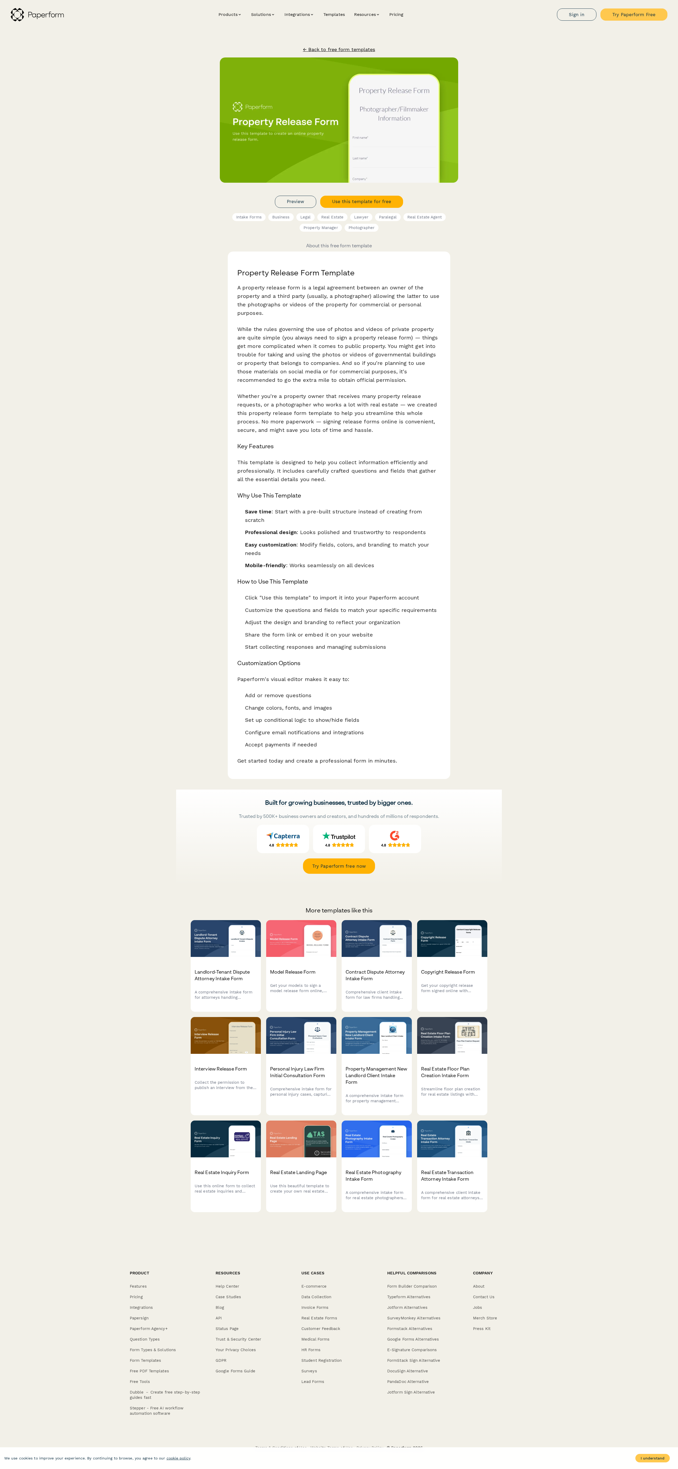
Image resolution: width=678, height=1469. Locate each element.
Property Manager (321, 227)
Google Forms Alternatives (413, 1339)
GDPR (221, 1360)
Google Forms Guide (235, 1371)
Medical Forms (315, 1339)
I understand (652, 1458)
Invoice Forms (314, 1307)
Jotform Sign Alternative (411, 1392)
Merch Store (485, 1318)
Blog (220, 1307)
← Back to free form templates (339, 49)
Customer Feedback (320, 1328)
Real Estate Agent (424, 217)
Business (281, 217)
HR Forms (310, 1349)
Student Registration (321, 1360)
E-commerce (314, 1286)
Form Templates (145, 1360)
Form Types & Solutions (153, 1349)
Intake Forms (249, 217)
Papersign (139, 1318)
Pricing (396, 14)
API (219, 1318)
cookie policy (178, 1458)
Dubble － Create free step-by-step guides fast (165, 1395)
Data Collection (316, 1297)
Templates (334, 14)
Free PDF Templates (149, 1371)
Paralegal (388, 217)
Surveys (309, 1371)
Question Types (145, 1339)
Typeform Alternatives (408, 1297)
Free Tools (140, 1381)
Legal (305, 217)
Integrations (141, 1307)
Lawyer (361, 217)
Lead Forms (312, 1381)
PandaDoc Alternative (408, 1381)
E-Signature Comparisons (412, 1349)
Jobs (477, 1307)
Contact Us (483, 1297)
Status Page (227, 1328)
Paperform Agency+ (149, 1328)
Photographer (361, 227)
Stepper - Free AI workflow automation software (157, 1411)
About (479, 1286)
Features (138, 1286)
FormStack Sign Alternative (413, 1360)
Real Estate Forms (319, 1318)
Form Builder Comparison (412, 1286)
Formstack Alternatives (409, 1328)
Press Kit (481, 1328)
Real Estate (332, 217)
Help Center (227, 1286)
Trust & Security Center (238, 1339)
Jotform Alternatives (407, 1307)
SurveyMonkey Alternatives (414, 1318)
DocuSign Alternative (407, 1371)
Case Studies (228, 1297)
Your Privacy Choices (236, 1349)
